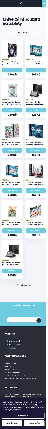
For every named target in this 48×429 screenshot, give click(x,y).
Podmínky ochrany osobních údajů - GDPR (20, 378)
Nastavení (23, 415)
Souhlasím (34, 423)
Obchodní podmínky (12, 372)
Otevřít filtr (22, 33)
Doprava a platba (11, 363)
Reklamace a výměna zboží (15, 375)
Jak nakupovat (10, 369)
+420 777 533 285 (16, 344)
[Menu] (44, 3)
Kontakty (8, 366)
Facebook (13, 348)
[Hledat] (21, 3)
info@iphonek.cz (15, 341)
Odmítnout (12, 423)
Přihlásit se (38, 320)
